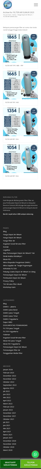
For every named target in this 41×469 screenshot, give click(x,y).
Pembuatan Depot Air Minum (14, 278)
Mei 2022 (6, 397)
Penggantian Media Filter (13, 353)
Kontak (6, 247)
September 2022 (10, 385)
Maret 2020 (7, 450)
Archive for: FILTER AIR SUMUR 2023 (18, 12)
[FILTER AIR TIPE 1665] (20, 85)
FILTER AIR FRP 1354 (11, 139)
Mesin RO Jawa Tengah (12, 341)
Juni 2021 (6, 425)
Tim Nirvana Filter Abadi (12, 284)
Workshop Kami (9, 287)
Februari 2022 (8, 407)
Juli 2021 (6, 422)
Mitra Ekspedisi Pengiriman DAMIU (16, 262)
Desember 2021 (9, 413)
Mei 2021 (6, 428)
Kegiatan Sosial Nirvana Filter (14, 244)
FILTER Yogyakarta (10, 331)
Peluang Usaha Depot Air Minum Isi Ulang (19, 271)
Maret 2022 (7, 403)
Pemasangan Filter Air (11, 350)
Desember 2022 (9, 376)
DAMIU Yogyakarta (10, 319)
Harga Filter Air (9, 240)
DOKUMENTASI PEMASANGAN (15, 325)
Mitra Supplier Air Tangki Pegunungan (17, 265)
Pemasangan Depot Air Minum (15, 275)
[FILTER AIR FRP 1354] (20, 122)
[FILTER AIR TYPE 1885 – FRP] (20, 48)
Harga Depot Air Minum (12, 234)
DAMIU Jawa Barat (10, 310)
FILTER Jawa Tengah (11, 328)
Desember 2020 (9, 441)
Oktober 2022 (8, 382)
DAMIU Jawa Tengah (11, 313)
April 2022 (7, 400)
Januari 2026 (8, 369)
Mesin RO (7, 259)
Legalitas (6, 250)
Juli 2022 (6, 391)
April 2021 (7, 431)
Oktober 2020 (8, 447)
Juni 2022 (6, 394)
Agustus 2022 (8, 388)
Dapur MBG (7, 322)
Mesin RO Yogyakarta (11, 344)
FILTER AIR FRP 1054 (11, 176)
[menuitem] (35, 4)
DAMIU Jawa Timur (10, 316)
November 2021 (9, 416)
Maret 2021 (7, 434)
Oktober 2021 (8, 419)
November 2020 (9, 444)
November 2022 (9, 379)
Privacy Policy (8, 281)
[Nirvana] (17, 4)
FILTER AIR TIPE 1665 (12, 102)
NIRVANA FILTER (10, 268)
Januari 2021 (8, 438)
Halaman (6, 334)
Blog (5, 231)
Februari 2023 (8, 372)
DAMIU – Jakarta (9, 306)
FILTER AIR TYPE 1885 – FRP (14, 65)
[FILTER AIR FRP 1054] (20, 159)
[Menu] (35, 4)
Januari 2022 (8, 410)
